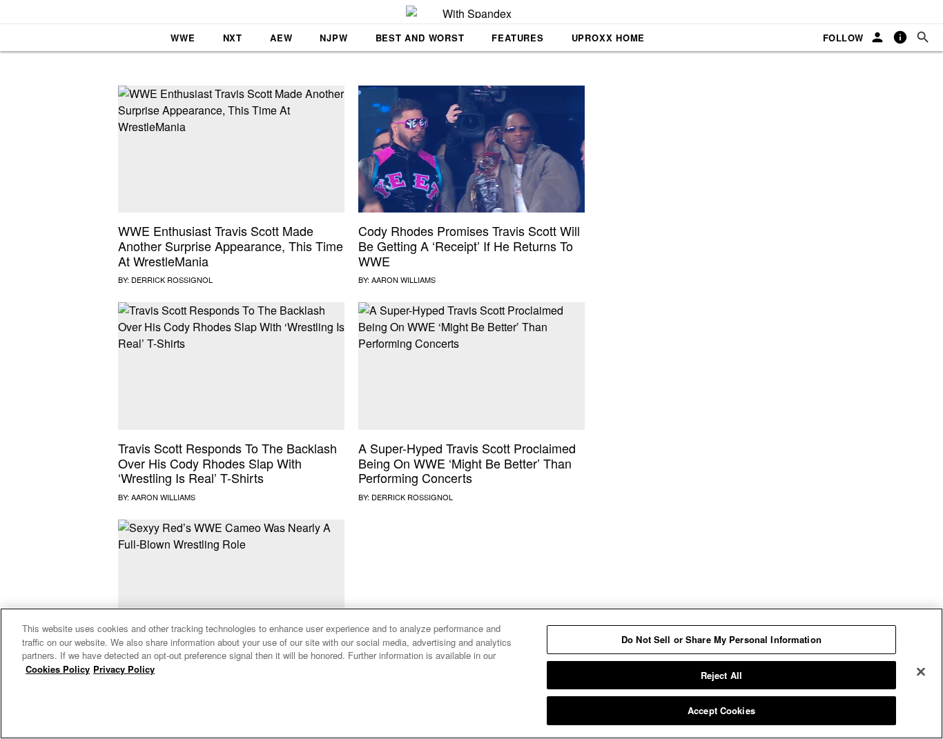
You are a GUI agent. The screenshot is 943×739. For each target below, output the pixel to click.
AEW (281, 37)
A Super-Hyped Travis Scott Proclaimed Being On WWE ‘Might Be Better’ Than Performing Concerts (467, 462)
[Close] (921, 672)
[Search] (923, 37)
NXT (232, 37)
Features (517, 37)
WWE (183, 37)
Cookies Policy (58, 669)
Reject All (721, 675)
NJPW (333, 37)
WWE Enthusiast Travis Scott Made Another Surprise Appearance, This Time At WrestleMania (230, 245)
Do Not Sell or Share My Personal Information (721, 639)
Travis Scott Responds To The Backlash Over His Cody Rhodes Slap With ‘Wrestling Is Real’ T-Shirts (227, 462)
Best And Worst (420, 37)
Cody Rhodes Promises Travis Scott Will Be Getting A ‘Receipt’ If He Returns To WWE (469, 245)
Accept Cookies (721, 710)
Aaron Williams (403, 279)
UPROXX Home (608, 37)
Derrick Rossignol (172, 279)
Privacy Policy (124, 669)
